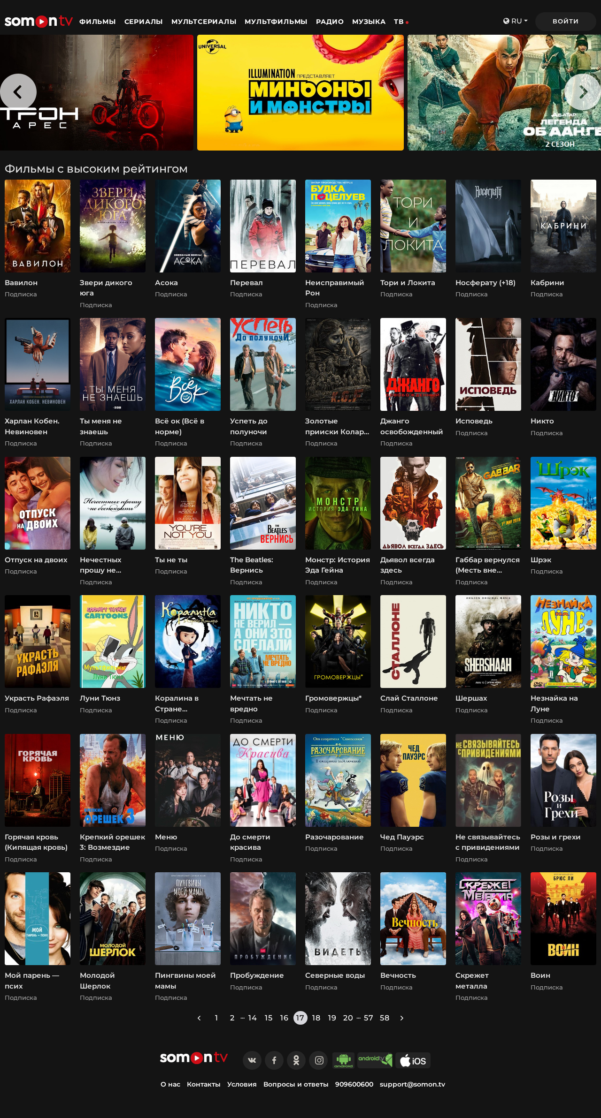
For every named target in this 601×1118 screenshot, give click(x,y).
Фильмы (98, 21)
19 (332, 1017)
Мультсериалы (205, 21)
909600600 (354, 1084)
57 (369, 1017)
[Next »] (402, 1017)
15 (269, 1017)
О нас (170, 1084)
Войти (565, 21)
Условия (242, 1084)
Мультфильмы (277, 21)
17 (300, 1017)
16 (284, 1017)
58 (385, 1017)
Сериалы (144, 21)
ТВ (399, 21)
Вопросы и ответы (296, 1084)
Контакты (204, 1084)
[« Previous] (199, 1017)
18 (316, 1017)
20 (348, 1017)
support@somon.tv (412, 1084)
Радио (330, 21)
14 (252, 1017)
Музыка (369, 21)
